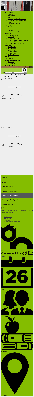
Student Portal (12, 53)
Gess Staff (11, 58)
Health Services (12, 25)
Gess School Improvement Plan (17, 20)
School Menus (12, 48)
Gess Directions (12, 63)
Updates (10, 28)
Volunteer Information (14, 32)
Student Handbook (13, 55)
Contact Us (11, 62)
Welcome (10, 14)
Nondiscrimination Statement (12, 221)
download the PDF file (7, 98)
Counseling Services (14, 23)
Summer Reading (13, 35)
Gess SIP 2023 (7, 127)
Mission (10, 17)
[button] (9, 12)
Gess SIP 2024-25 (8, 78)
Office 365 (7, 220)
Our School (4, 74)
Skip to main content (7, 1)
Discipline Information (14, 41)
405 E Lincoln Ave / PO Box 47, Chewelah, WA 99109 (17, 210)
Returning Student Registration (17, 19)
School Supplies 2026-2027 (16, 43)
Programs (10, 22)
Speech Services (12, 27)
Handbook (11, 37)
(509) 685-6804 (9, 212)
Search (3, 72)
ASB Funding (12, 47)
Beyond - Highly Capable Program (18, 40)
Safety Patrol (11, 50)
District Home (8, 217)
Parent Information (13, 38)
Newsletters (11, 15)
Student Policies (12, 51)
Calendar (10, 30)
